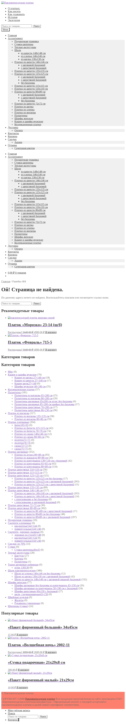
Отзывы (12, 145)
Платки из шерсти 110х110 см (31, 88)
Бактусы (19, 555)
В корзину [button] (51, 332)
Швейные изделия (18, 597)
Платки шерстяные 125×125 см (25, 475)
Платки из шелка (23, 106)
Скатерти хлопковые (19, 523)
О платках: (14, 8)
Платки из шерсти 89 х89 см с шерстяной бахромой (43, 511)
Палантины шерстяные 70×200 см (33, 407)
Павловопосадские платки (40, 698)
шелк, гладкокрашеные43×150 (31, 594)
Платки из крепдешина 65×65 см (32, 463)
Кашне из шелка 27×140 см (29, 377)
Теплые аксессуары (25, 47)
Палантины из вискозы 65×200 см (33, 395)
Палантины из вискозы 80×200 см (33, 398)
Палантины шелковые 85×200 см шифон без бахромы (44, 404)
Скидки (12, 139)
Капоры (18, 558)
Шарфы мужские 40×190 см (30, 386)
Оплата (18, 130)
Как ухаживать (16, 14)
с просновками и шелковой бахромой (35, 502)
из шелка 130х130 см (32, 59)
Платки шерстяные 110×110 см (25, 469)
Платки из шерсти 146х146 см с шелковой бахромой (43, 493)
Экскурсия (14, 20)
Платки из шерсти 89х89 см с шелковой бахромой (42, 517)
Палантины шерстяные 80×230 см (33, 410)
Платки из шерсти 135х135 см (31, 71)
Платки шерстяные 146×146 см (25, 490)
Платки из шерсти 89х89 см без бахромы (37, 514)
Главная (12, 35)
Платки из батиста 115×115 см (31, 428)
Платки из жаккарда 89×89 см (31, 457)
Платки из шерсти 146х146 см (31, 62)
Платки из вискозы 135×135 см (31, 416)
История (12, 17)
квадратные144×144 (25, 526)
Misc (10, 371)
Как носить (14, 11)
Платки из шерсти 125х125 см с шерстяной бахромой (44, 484)
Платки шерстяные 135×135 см (25, 487)
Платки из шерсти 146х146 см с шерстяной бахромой (44, 496)
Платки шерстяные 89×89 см (24, 508)
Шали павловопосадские (22, 570)
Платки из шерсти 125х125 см (31, 74)
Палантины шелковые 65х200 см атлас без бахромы (43, 401)
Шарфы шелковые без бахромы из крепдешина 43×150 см (46, 585)
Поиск (37, 26)
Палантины (20, 115)
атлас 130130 (21, 567)
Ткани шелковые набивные (23, 564)
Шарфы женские (23, 118)
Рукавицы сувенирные (27, 603)
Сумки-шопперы (23, 44)
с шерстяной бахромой (33, 68)
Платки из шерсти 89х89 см (29, 91)
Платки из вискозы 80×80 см (30, 419)
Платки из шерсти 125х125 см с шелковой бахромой (43, 481)
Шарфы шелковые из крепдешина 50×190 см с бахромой (46, 588)
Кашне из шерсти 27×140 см (30, 380)
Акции (18, 142)
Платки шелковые (18, 451)
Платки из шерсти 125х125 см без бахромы (38, 478)
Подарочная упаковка (26, 41)
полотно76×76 (22, 442)
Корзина (12, 136)
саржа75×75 (21, 448)
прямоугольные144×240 (27, 529)
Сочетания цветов (24, 148)
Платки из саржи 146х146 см (30, 434)
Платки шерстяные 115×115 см (25, 472)
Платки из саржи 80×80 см (29, 437)
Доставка (13, 127)
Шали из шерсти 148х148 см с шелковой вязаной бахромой (47, 579)
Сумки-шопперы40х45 (27, 549)
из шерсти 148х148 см (33, 53)
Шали (17, 50)
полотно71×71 (22, 440)
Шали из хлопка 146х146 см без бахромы (37, 573)
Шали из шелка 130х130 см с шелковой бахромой (42, 576)
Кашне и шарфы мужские (28, 121)
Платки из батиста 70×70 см (30, 431)
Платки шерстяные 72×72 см (24, 505)
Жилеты (19, 600)
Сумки (11, 546)
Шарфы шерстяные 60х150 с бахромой (36, 591)
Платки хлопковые (18, 422)
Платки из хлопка (24, 109)
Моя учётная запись (19, 710)
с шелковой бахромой (33, 65)
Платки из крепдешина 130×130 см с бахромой (40, 460)
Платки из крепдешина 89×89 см (32, 466)
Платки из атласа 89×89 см (29, 454)
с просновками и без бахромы (31, 499)
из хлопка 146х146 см (33, 56)
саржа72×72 (21, 445)
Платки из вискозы (25, 112)
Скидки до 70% (16, 543)
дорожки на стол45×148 (27, 535)
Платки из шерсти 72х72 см (29, 103)
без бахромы (28, 82)
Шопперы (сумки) (18, 606)
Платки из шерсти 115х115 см (31, 85)
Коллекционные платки (27, 124)
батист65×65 (21, 425)
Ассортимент (15, 38)
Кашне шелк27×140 (25, 383)
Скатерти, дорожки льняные (24, 532)
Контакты (13, 133)
